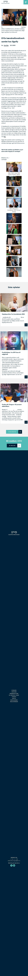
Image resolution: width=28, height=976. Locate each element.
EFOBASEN (14, 690)
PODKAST (14, 696)
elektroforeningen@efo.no (14, 860)
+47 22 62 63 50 (14, 859)
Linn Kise (6, 45)
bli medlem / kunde (14, 695)
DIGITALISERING (14, 700)
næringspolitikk (14, 693)
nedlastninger (14, 701)
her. (5, 136)
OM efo (14, 698)
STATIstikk (14, 691)
